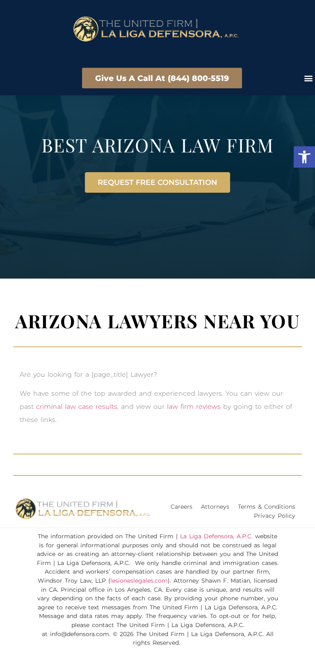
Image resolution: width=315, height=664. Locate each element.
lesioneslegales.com (139, 580)
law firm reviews (194, 406)
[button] (304, 157)
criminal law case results (76, 406)
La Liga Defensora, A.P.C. (216, 536)
